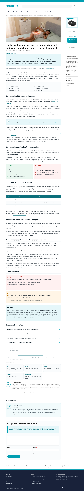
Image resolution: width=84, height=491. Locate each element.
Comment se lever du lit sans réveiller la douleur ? (19, 342)
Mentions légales (35, 481)
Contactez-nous (9, 483)
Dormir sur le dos (40, 86)
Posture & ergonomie (70, 83)
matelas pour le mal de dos (19, 215)
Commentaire (11, 435)
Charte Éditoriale (9, 479)
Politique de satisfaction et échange (39, 479)
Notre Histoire (9, 476)
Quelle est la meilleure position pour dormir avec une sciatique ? (23, 329)
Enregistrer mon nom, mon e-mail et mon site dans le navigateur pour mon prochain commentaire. (29, 453)
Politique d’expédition (36, 483)
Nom (8, 447)
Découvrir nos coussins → (72, 40)
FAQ (7, 481)
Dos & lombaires (13, 15)
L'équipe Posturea (16, 382)
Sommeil (67, 85)
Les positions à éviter (14, 88)
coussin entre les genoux (19, 130)
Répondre (15, 414)
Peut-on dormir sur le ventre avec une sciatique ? (19, 333)
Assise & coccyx (69, 80)
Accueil (7, 15)
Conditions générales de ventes (38, 476)
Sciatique (40, 392)
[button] (77, 6)
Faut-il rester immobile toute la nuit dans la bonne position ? (21, 338)
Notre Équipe (8, 478)
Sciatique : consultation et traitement (26, 352)
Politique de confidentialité (37, 478)
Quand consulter (40, 90)
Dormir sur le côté (13, 86)
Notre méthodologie (50, 68)
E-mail (35, 447)
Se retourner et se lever (15, 90)
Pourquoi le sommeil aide (42, 88)
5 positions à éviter (23, 267)
